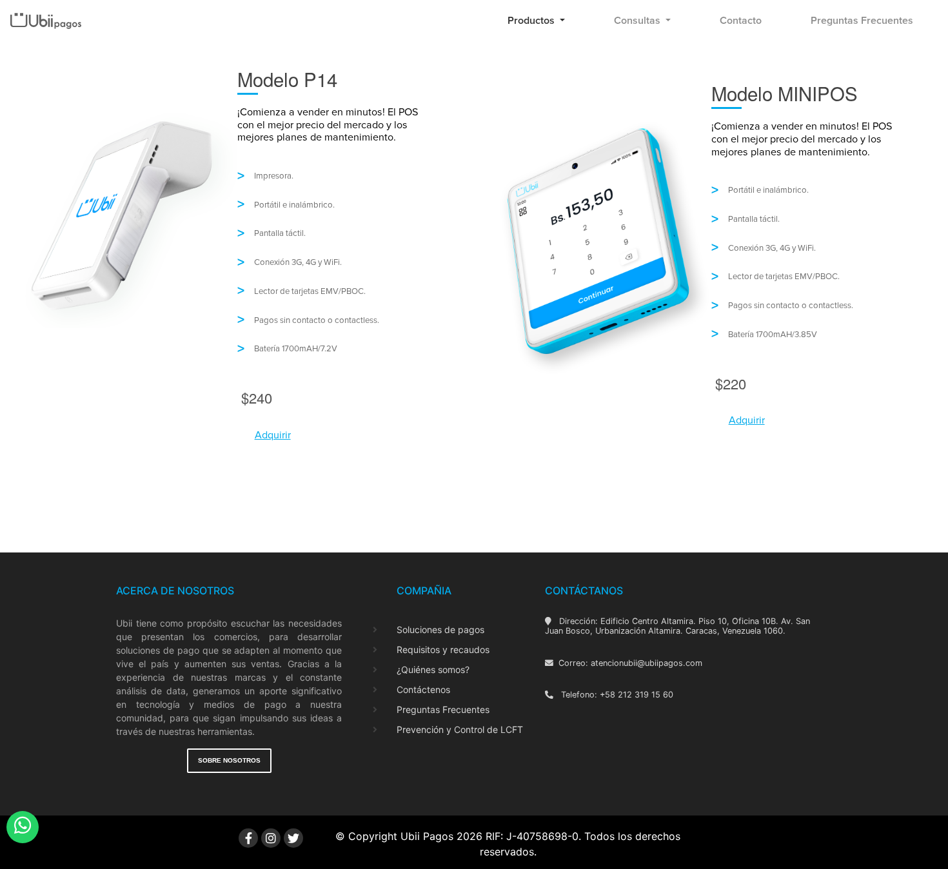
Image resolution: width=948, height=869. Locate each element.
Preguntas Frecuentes (443, 709)
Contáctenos (423, 689)
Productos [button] (532, 20)
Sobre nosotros (229, 760)
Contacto (741, 20)
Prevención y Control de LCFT (460, 729)
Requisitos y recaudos (443, 649)
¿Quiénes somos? (433, 669)
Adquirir (273, 435)
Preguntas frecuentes (862, 20)
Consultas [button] (638, 20)
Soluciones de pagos (440, 629)
